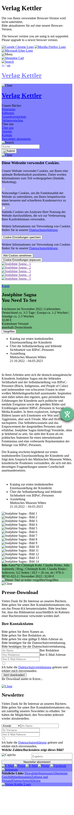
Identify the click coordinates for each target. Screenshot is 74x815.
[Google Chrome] (18, 47)
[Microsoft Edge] (17, 50)
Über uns (8, 127)
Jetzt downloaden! (14, 674)
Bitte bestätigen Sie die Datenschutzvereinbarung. (34, 646)
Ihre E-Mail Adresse (53, 654)
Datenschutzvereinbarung (34, 667)
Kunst (5, 286)
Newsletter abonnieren (16, 139)
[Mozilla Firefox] (50, 47)
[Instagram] (10, 769)
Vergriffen (9, 331)
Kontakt (7, 135)
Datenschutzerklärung (43, 230)
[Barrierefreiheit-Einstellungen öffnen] (67, 414)
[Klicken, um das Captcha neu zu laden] (16, 756)
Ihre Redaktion (49, 650)
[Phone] (19, 766)
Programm (8, 109)
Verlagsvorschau (12, 120)
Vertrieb (7, 131)
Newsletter (31, 773)
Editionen (8, 113)
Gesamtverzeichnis (14, 116)
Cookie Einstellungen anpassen (22, 259)
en (8, 65)
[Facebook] (58, 766)
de (3, 65)
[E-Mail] (8, 766)
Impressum (45, 773)
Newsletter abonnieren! (37, 761)
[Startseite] (16, 784)
